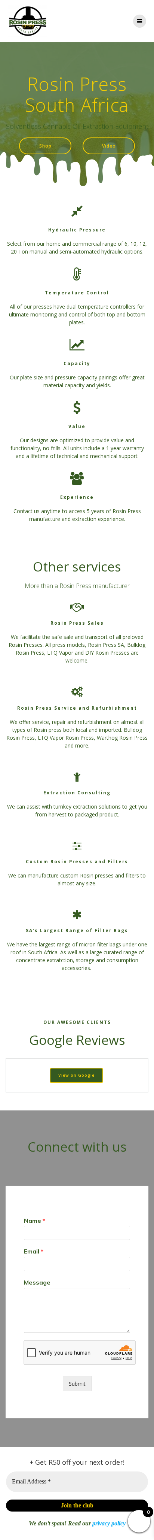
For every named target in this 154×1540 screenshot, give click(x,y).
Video (109, 146)
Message (37, 1282)
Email (33, 1251)
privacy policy (108, 1523)
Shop (45, 146)
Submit (77, 1383)
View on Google (76, 1075)
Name (34, 1220)
